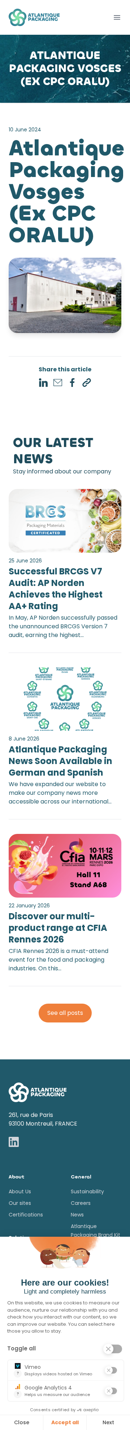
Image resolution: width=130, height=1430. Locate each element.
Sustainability (87, 1191)
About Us (20, 1191)
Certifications (26, 1214)
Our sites (20, 1203)
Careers (81, 1203)
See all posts (65, 1013)
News (77, 1214)
